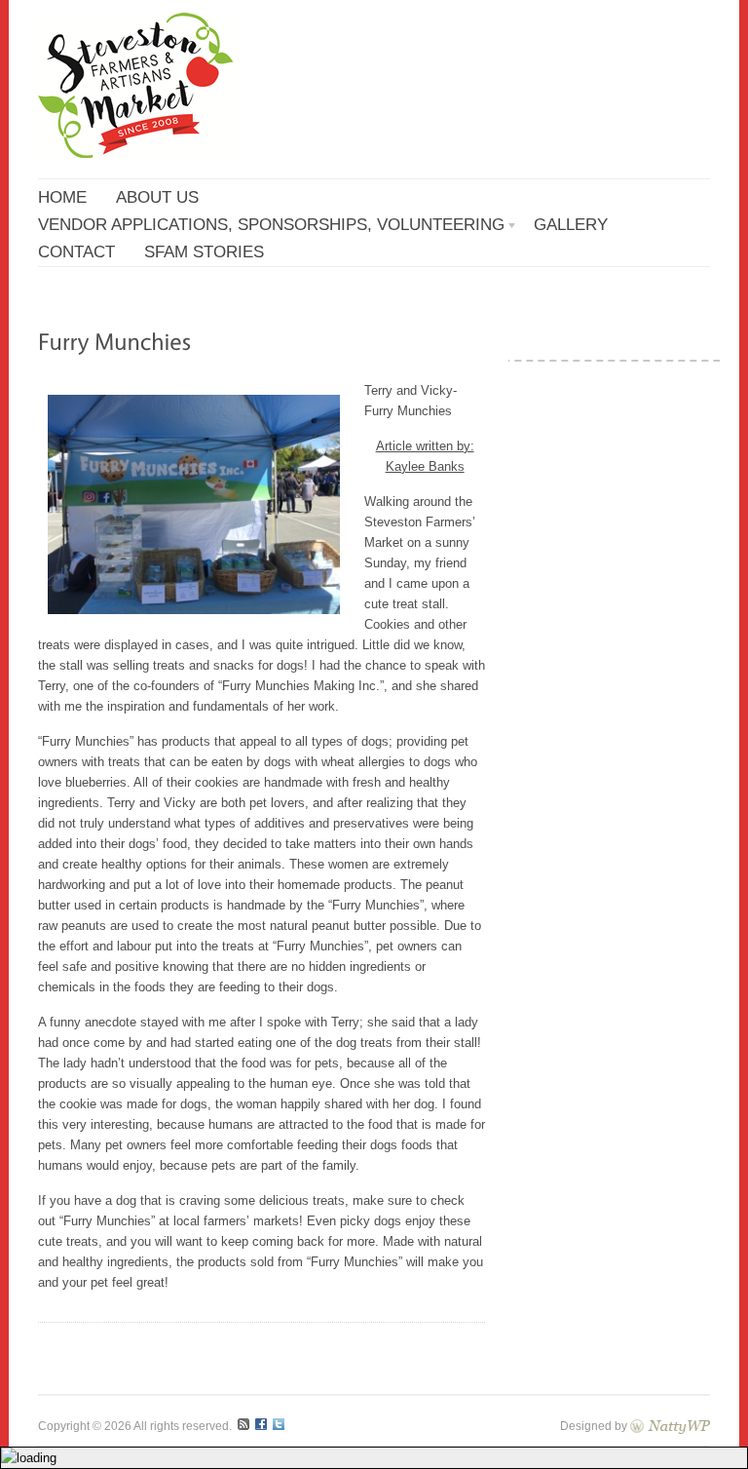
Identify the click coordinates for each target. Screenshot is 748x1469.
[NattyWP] (670, 1425)
